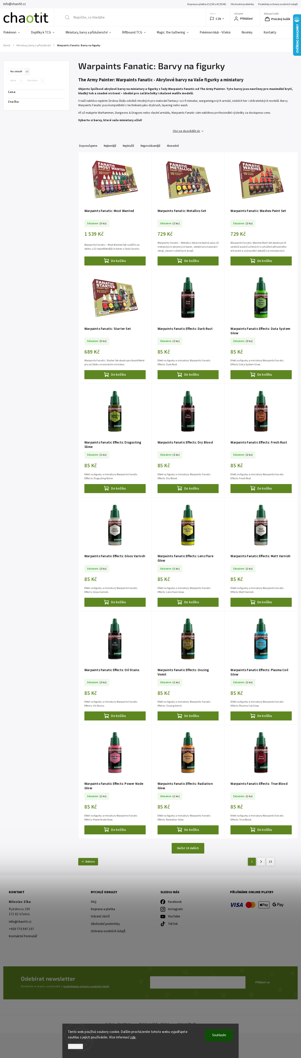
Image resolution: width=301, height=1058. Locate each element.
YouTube (174, 916)
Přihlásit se (262, 982)
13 (270, 861)
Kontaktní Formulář (23, 936)
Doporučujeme (88, 146)
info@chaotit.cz (20, 921)
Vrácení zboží (100, 916)
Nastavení (75, 1046)
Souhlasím (219, 1035)
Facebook (175, 902)
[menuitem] (14, 32)
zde (133, 1037)
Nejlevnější (110, 146)
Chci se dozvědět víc (186, 131)
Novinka (35, 80)
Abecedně (173, 146)
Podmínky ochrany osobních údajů (278, 4)
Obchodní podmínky (242, 4)
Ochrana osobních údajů (108, 931)
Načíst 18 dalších (188, 848)
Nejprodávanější (150, 146)
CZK (218, 19)
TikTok (173, 924)
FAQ (93, 902)
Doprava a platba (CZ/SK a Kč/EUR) (206, 4)
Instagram (175, 909)
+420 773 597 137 (21, 929)
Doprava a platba (103, 909)
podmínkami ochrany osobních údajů (86, 986)
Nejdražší (128, 146)
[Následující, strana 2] (261, 862)
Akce (15, 80)
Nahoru (90, 861)
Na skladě (19, 71)
